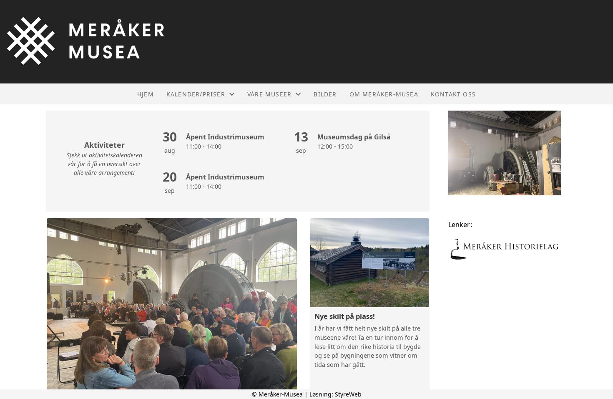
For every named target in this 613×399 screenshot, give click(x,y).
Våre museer (269, 94)
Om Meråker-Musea (383, 94)
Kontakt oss (453, 94)
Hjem (145, 94)
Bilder (325, 94)
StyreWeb (348, 394)
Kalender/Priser (195, 94)
